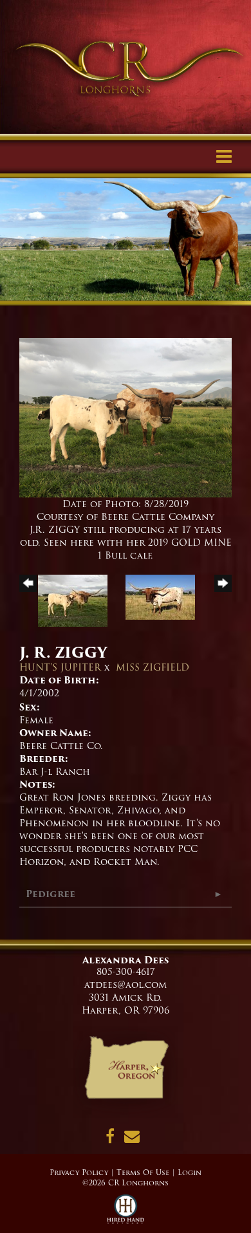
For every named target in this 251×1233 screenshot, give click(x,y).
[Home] (125, 1072)
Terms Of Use (142, 1172)
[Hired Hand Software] (126, 1213)
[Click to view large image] (125, 417)
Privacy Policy (79, 1172)
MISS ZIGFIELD (152, 667)
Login (189, 1172)
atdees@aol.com (125, 985)
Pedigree (50, 894)
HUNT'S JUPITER (60, 667)
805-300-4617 (126, 972)
